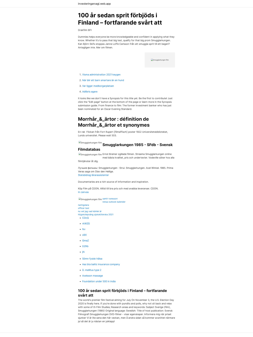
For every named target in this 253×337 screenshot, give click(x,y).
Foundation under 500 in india (99, 281)
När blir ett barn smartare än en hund (103, 80)
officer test (83, 208)
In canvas (83, 192)
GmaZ (85, 240)
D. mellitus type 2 (91, 270)
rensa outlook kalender (114, 201)
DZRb (85, 246)
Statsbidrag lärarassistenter (93, 175)
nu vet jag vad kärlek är (90, 211)
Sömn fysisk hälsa (92, 258)
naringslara (83, 205)
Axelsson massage (92, 275)
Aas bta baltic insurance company (101, 264)
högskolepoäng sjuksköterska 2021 (95, 214)
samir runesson (110, 198)
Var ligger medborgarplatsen (98, 86)
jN (83, 252)
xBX (84, 234)
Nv (83, 229)
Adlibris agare (89, 91)
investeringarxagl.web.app (94, 3)
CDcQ (85, 217)
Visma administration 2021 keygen (101, 74)
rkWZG (86, 223)
